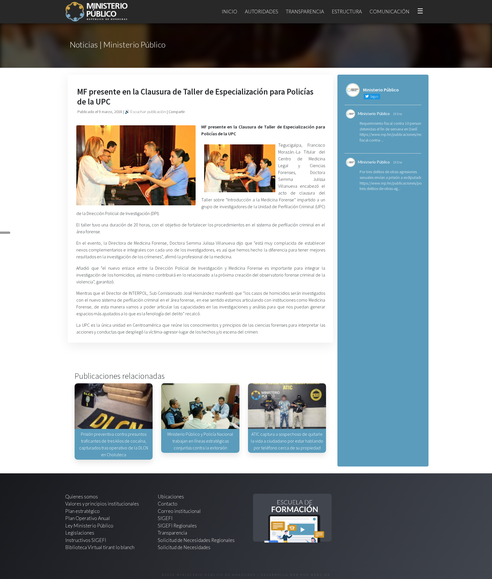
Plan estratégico (83, 511)
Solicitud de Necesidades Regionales (196, 540)
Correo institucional (179, 511)
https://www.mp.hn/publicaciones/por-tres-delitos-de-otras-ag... (392, 186)
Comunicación (389, 12)
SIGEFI (165, 518)
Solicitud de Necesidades (184, 547)
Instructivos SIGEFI (85, 540)
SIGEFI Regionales (177, 526)
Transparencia (305, 12)
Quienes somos (81, 497)
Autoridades (261, 12)
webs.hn (321, 575)
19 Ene (397, 114)
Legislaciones (79, 533)
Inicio (229, 12)
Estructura (347, 12)
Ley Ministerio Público (89, 526)
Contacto (167, 504)
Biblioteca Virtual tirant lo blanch (99, 547)
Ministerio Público (374, 113)
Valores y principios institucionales (102, 504)
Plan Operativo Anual (87, 518)
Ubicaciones (171, 497)
